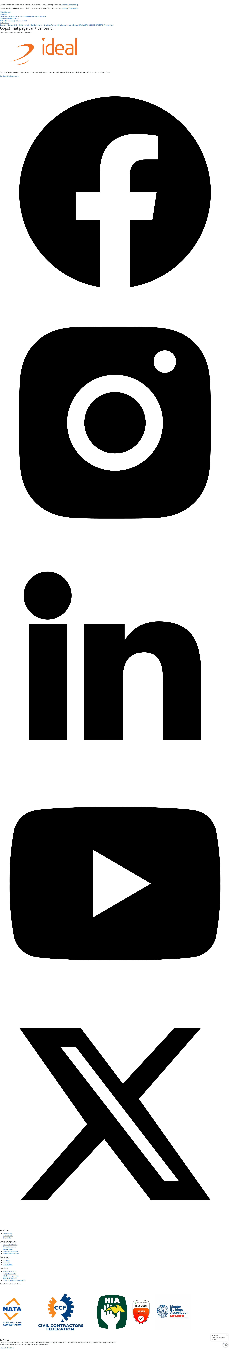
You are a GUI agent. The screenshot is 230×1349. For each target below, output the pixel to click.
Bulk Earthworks (25, 16)
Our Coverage (7, 1265)
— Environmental (23, 25)
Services (3, 14)
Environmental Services (11, 1253)
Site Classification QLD (38, 16)
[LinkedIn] (115, 653)
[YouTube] (115, 883)
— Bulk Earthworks (35, 25)
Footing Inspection (9, 1247)
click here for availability (70, 5)
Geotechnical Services (10, 1251)
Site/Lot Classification (10, 1245)
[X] (115, 1114)
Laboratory (4, 19)
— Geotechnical (11, 25)
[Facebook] (115, 192)
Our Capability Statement (9, 76)
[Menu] (8, 23)
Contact (15, 19)
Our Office (6, 1262)
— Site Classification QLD (50, 25)
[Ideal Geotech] (5, 12)
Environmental (14, 16)
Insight (10, 19)
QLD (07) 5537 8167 (20, 21)
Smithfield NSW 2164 (10, 1278)
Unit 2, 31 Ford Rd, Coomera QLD (14, 1280)
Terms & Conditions (7, 1348)
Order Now (4, 23)
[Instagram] (115, 423)
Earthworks (7, 1238)
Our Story (6, 1260)
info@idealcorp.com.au (11, 1276)
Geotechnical (4, 16)
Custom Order (8, 1249)
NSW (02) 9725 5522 (6, 21)
